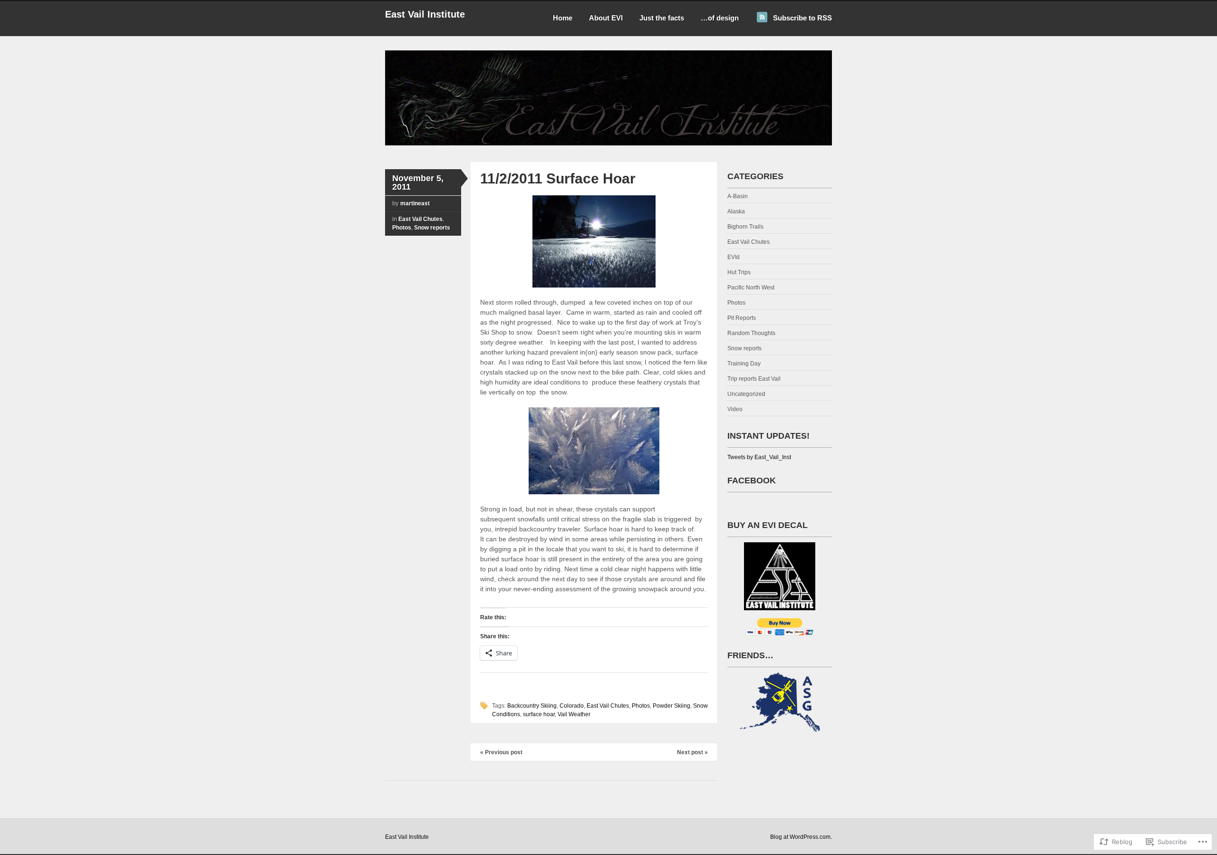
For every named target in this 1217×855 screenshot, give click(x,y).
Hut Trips (739, 272)
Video (735, 409)
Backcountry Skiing (532, 705)
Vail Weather (574, 714)
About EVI (606, 18)
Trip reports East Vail (754, 378)
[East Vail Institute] (608, 143)
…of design (720, 18)
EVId (733, 257)
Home (562, 18)
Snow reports (432, 227)
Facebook (751, 480)
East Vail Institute (425, 14)
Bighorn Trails (745, 226)
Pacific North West (750, 287)
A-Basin (737, 196)
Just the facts (661, 18)
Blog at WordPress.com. (801, 837)
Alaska (736, 211)
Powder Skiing (671, 705)
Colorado (572, 705)
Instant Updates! (768, 436)
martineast (415, 203)
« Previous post (501, 752)
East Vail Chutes (420, 219)
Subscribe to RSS (802, 18)
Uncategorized (746, 394)
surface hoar (539, 714)
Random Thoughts (751, 333)
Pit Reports (741, 318)
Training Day (744, 363)
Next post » (692, 752)
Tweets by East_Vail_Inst (759, 457)
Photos (401, 227)
